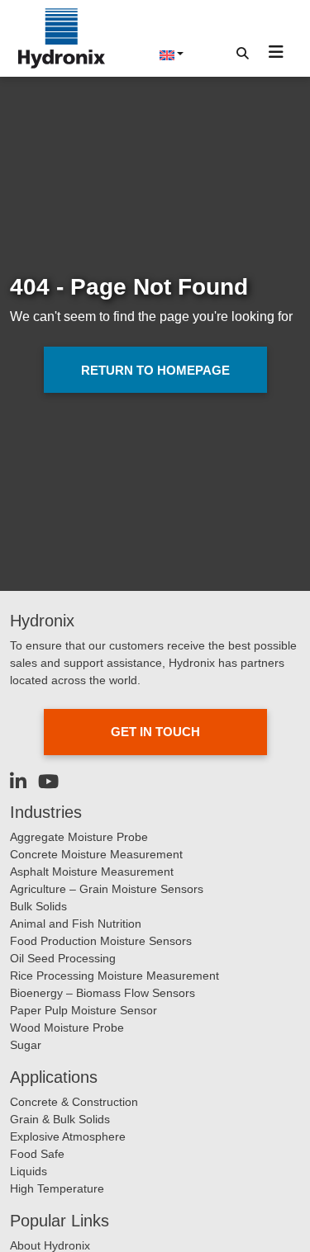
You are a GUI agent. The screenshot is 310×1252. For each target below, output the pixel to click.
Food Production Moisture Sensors (101, 940)
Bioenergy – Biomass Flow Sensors (102, 992)
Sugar (25, 1044)
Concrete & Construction (74, 1101)
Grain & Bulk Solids (60, 1119)
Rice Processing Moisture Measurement (114, 975)
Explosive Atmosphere (68, 1136)
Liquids (28, 1171)
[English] (172, 53)
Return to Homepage (155, 370)
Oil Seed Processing (63, 958)
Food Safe (37, 1153)
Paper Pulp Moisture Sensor (83, 1010)
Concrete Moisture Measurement (96, 854)
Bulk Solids (38, 906)
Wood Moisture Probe (67, 1027)
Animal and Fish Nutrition (75, 923)
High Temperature (57, 1188)
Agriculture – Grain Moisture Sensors (106, 888)
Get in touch (155, 732)
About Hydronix (50, 1245)
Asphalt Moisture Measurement (92, 871)
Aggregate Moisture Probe (79, 836)
